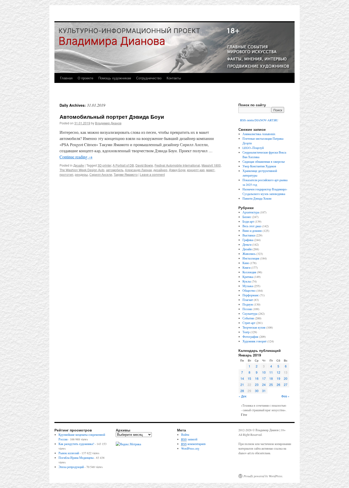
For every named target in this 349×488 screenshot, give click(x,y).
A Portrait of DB (123, 165)
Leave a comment (152, 174)
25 (271, 384)
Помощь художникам (114, 77)
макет (210, 170)
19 (278, 378)
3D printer (104, 165)
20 (285, 378)
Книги (246, 267)
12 (278, 372)
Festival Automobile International (177, 165)
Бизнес (246, 217)
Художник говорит (254, 341)
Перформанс (250, 295)
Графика (247, 240)
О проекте (85, 77)
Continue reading (76, 156)
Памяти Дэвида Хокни (256, 198)
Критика (247, 277)
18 (271, 378)
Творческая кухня (253, 327)
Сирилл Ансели (100, 174)
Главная (66, 77)
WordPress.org (190, 448)
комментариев (193, 444)
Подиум (247, 304)
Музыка (247, 286)
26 (278, 384)
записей (189, 439)
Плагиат (247, 300)
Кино (245, 263)
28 (242, 390)
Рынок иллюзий (69, 453)
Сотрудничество (148, 77)
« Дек (242, 396)
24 (264, 384)
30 (257, 390)
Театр (246, 332)
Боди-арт (248, 221)
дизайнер (160, 170)
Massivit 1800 (211, 165)
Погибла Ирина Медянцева (76, 458)
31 (264, 390)
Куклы (246, 281)
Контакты (174, 77)
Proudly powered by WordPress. (263, 476)
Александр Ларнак (138, 170)
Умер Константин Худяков (259, 166)
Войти (185, 434)
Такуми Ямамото (126, 174)
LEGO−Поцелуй (253, 148)
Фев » (285, 396)
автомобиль (114, 170)
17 (264, 378)
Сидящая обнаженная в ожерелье (263, 161)
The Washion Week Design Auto (82, 170)
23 (257, 384)
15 (249, 378)
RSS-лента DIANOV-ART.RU (258, 120)
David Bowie (144, 165)
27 (285, 384)
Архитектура (250, 212)
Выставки (248, 235)
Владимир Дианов (108, 123)
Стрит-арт (248, 323)
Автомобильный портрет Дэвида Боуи (112, 116)
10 (264, 372)
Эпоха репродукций (71, 467)
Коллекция (249, 272)
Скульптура (249, 313)
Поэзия (247, 309)
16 (257, 378)
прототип (66, 174)
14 (242, 378)
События (248, 318)
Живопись (248, 254)
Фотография (250, 336)
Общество (248, 290)
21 (242, 384)
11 (271, 372)
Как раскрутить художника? (76, 444)
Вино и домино (252, 231)
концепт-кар (196, 170)
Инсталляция (250, 258)
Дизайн (78, 165)
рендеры (81, 174)
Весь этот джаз (251, 226)
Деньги (246, 244)
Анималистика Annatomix (258, 134)
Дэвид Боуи (177, 170)
